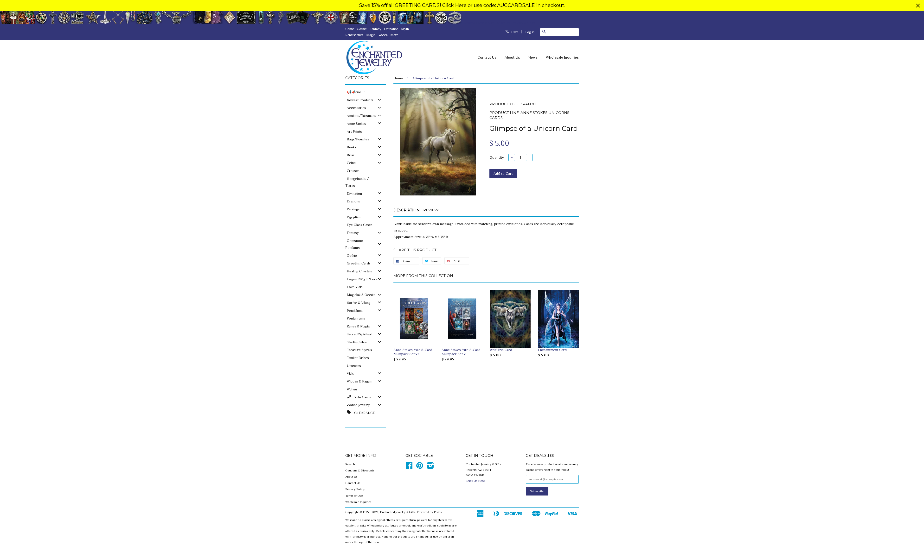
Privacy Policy (355, 489)
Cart (514, 32)
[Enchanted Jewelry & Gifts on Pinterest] (419, 467)
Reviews (432, 210)
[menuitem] (365, 91)
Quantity (496, 157)
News (533, 57)
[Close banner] (918, 5)
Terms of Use (354, 495)
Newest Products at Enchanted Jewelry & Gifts (499, 22)
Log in (529, 32)
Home (398, 78)
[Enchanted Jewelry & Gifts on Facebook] (409, 467)
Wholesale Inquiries (562, 57)
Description (406, 210)
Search (350, 464)
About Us (512, 57)
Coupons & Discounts (359, 470)
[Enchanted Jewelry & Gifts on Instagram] (430, 467)
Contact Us (486, 57)
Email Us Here (475, 481)
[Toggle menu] (379, 99)
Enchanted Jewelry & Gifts (397, 512)
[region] (462, 5)
